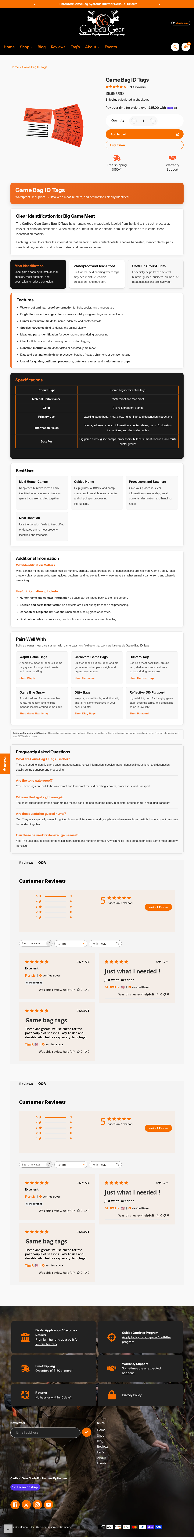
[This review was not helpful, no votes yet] (85, 990)
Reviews (103, 1446)
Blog (100, 1441)
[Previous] (34, 4)
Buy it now (117, 145)
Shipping (111, 99)
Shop (100, 1435)
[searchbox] (32, 943)
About (101, 1458)
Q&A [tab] (42, 862)
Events (101, 1463)
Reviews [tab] (26, 862)
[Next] (159, 4)
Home (14, 67)
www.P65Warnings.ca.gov (25, 736)
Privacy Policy (132, 1395)
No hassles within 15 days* (53, 1397)
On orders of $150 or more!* (54, 1370)
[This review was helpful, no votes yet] (78, 990)
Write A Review (158, 907)
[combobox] (70, 943)
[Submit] (86, 1432)
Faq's (100, 1452)
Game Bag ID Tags (34, 67)
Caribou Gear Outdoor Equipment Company (45, 1526)
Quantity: (118, 120)
